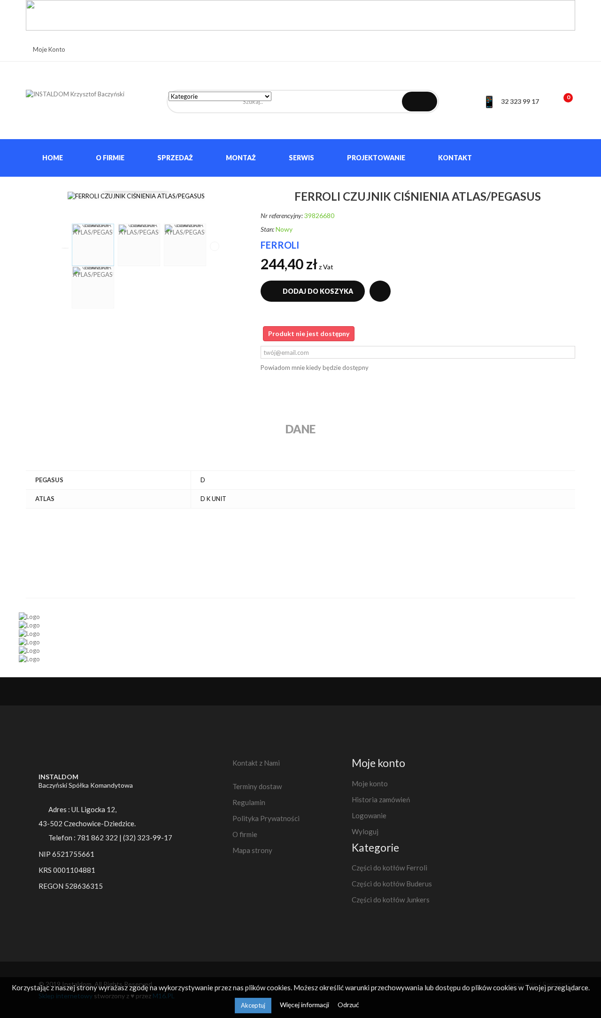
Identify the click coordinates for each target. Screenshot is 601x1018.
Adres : (81, 809)
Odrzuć (348, 1005)
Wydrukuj (380, 291)
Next (214, 246)
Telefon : (85, 837)
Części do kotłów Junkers (391, 899)
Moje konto (370, 783)
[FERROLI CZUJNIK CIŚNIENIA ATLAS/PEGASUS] (93, 245)
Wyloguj (365, 831)
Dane (300, 429)
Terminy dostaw (257, 786)
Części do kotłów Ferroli (389, 867)
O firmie (244, 834)
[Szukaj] (419, 101)
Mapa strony (252, 850)
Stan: (267, 229)
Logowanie (369, 815)
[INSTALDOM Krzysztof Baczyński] (89, 103)
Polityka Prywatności (266, 818)
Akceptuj (253, 1005)
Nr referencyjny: (282, 215)
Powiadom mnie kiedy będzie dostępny (315, 367)
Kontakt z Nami (256, 763)
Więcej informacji (305, 1005)
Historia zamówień (381, 799)
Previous (65, 248)
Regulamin (248, 802)
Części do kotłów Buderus (392, 883)
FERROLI (280, 245)
